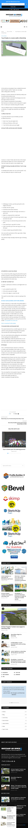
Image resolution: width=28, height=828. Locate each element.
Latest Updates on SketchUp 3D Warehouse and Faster (7, 577)
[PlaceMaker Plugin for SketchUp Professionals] (3, 817)
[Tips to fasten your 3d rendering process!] (14, 439)
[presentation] (3, 442)
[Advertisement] (14, 144)
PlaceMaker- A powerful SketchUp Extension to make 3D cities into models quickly (20, 596)
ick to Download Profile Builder (9, 323)
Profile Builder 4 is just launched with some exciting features (18, 644)
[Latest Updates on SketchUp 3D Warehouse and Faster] (7, 570)
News (14, 726)
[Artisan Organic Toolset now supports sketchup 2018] (7, 588)
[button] (7, 453)
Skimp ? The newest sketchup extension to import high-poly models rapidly (18, 787)
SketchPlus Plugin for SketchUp (16, 635)
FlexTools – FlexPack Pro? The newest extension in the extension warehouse (20, 578)
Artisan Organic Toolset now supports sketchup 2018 (7, 595)
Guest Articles (14, 720)
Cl (1, 323)
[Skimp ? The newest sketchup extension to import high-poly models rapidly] (5, 787)
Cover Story (14, 717)
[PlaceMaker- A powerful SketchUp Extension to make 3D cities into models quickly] (21, 588)
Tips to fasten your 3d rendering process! (14, 449)
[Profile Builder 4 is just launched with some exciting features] (5, 644)
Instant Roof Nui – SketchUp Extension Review (11, 824)
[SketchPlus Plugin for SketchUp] (5, 636)
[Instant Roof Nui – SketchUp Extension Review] (3, 824)
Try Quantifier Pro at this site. (11, 320)
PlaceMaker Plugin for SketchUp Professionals (11, 817)
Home (2, 31)
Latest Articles (14, 723)
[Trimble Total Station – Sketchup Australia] (3, 809)
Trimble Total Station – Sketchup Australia (10, 809)
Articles (14, 711)
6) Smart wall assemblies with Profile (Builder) (12, 300)
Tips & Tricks (9, 31)
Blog (14, 714)
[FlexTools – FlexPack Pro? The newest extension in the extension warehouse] (21, 570)
